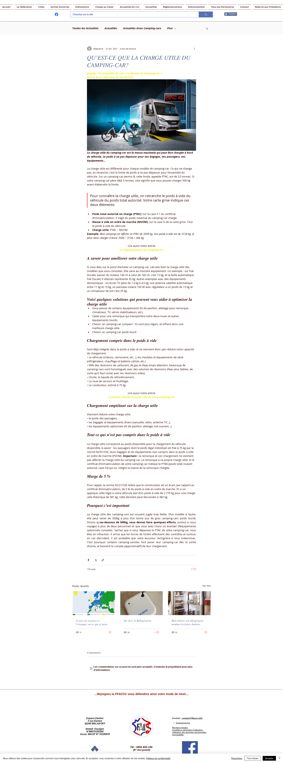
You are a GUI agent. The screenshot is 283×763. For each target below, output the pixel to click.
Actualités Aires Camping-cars (142, 28)
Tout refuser (252, 758)
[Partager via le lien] (102, 560)
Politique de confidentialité (158, 758)
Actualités (110, 28)
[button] (207, 28)
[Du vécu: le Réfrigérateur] (141, 603)
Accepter (269, 758)
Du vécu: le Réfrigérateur (137, 620)
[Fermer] (279, 758)
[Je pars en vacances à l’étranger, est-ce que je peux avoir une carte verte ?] (93, 603)
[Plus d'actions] (194, 48)
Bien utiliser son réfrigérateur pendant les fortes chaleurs (188, 622)
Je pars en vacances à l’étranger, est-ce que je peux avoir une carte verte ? (91, 622)
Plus (170, 28)
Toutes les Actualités (85, 28)
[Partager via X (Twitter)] (95, 560)
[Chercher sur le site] (206, 14)
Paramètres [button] (236, 758)
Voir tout (206, 585)
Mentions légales (180, 727)
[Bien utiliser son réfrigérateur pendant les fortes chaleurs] (189, 603)
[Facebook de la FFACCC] (56, 14)
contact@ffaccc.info (192, 718)
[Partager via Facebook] (88, 560)
